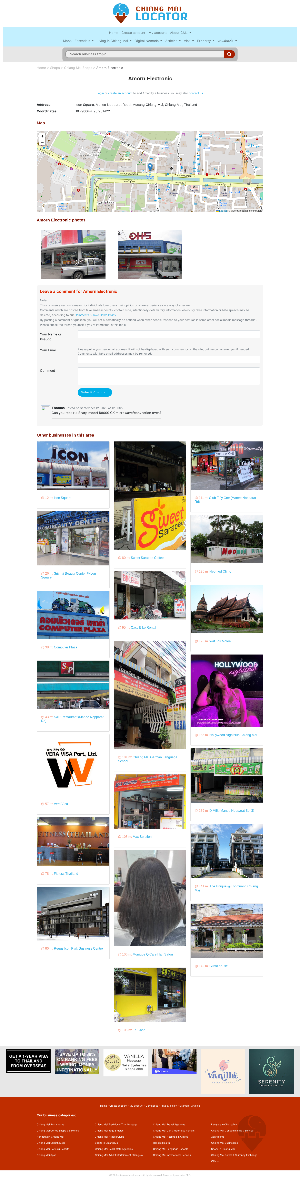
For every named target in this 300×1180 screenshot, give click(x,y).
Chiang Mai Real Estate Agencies (114, 1148)
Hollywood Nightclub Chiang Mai (233, 735)
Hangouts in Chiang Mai (50, 1136)
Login (100, 93)
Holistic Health (161, 1142)
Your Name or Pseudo (50, 336)
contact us (196, 93)
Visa (187, 41)
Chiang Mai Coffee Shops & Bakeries (58, 1130)
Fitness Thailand (66, 873)
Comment (47, 370)
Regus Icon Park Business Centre (78, 948)
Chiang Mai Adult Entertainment (113, 1155)
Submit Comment (95, 392)
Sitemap (184, 1105)
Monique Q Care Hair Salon (153, 954)
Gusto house (218, 966)
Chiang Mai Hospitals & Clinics (170, 1136)
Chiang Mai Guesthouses (51, 1142)
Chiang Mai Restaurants (50, 1124)
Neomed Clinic (220, 571)
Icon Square (62, 498)
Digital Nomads (147, 41)
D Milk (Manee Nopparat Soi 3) (231, 810)
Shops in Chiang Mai (223, 1148)
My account (158, 33)
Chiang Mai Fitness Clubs (109, 1136)
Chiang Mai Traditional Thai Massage (116, 1124)
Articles (171, 41)
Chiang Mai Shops (78, 68)
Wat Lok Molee (220, 641)
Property (204, 41)
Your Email (48, 350)
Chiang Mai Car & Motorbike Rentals (173, 1130)
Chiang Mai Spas (46, 1155)
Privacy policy (169, 1105)
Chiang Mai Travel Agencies (169, 1124)
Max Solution (142, 836)
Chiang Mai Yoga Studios (109, 1130)
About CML (179, 33)
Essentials (83, 41)
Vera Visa (61, 804)
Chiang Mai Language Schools (170, 1148)
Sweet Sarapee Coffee (147, 558)
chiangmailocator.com (129, 1175)
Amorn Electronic (109, 68)
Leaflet (223, 210)
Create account (133, 33)
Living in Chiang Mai (113, 41)
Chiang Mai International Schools (172, 1155)
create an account (120, 93)
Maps (67, 41)
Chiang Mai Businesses (224, 1142)
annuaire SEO (183, 1175)
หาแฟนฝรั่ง (226, 41)
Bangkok (138, 1155)
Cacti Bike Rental (143, 627)
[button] (150, 167)
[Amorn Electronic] (73, 254)
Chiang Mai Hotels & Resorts (53, 1148)
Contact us (152, 1105)
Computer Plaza (65, 647)
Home (113, 33)
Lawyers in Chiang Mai (224, 1124)
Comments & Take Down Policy (95, 315)
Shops (55, 68)
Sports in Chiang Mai (107, 1142)
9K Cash (139, 1030)
